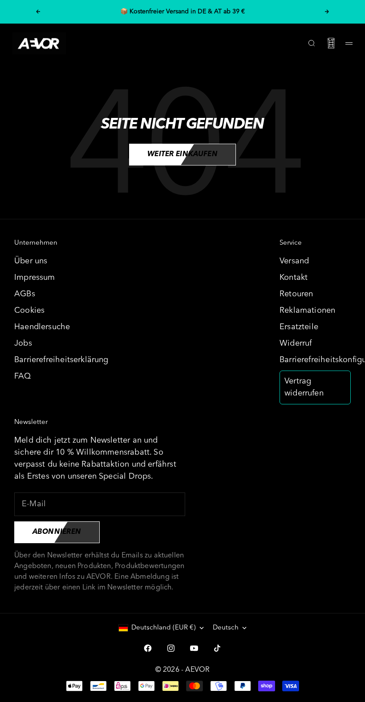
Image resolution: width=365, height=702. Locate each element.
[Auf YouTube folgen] (194, 648)
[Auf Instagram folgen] (170, 648)
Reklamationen (307, 311)
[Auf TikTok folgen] (217, 648)
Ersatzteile (299, 327)
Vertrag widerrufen (304, 387)
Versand (294, 261)
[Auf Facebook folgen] (147, 648)
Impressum (34, 278)
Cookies (29, 311)
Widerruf (296, 343)
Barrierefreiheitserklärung (61, 360)
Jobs (23, 343)
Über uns (30, 261)
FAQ (22, 376)
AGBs (24, 294)
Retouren (296, 294)
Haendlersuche (42, 327)
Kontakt (294, 278)
